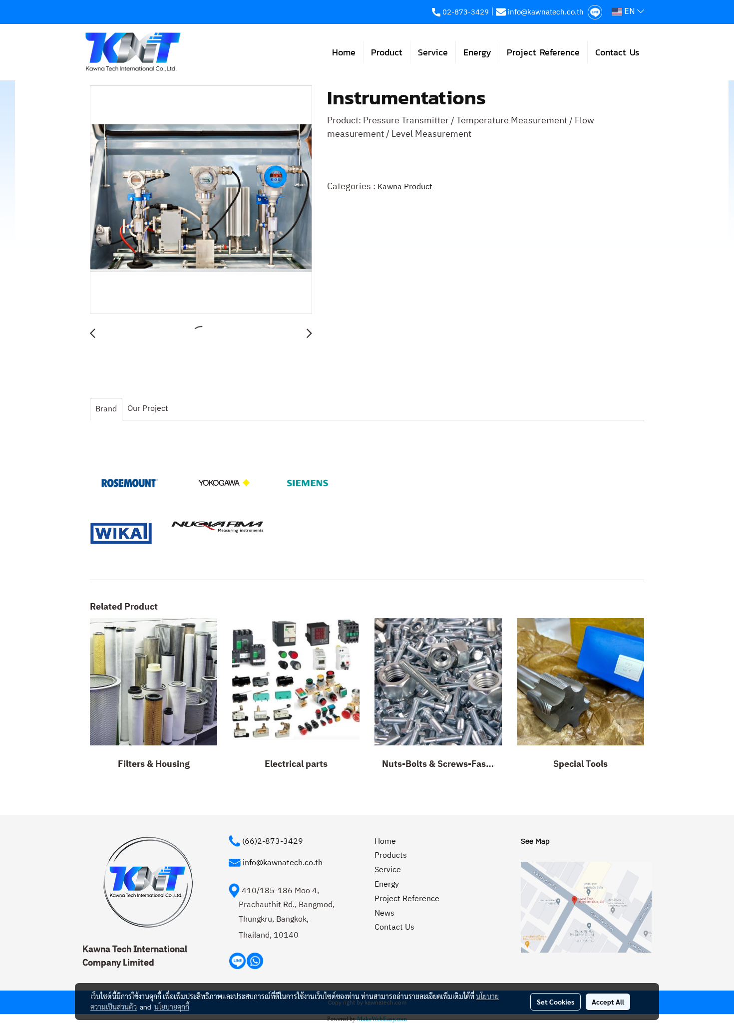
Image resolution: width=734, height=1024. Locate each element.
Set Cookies (555, 1001)
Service (433, 52)
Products (390, 855)
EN (629, 11)
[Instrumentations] (201, 200)
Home (344, 52)
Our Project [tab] (147, 408)
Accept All (608, 1001)
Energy (477, 52)
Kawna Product (404, 187)
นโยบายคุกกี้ (171, 1006)
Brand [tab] (106, 409)
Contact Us (617, 52)
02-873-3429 (465, 12)
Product (386, 52)
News (384, 913)
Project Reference (543, 52)
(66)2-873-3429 (272, 841)
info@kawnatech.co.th (546, 12)
